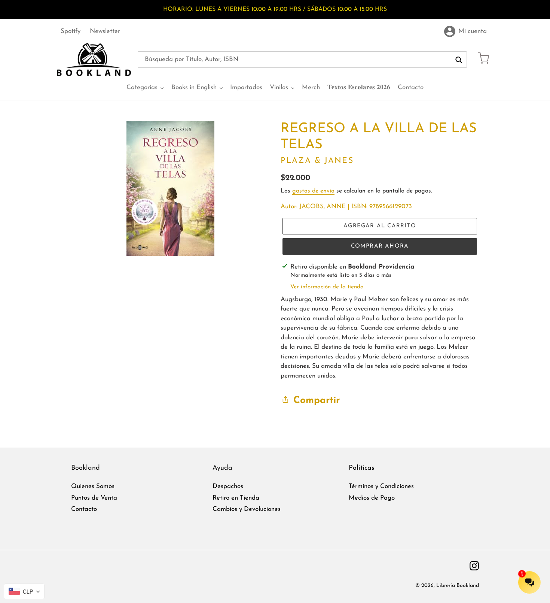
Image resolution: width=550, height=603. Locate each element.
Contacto (84, 509)
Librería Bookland (457, 585)
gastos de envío (313, 191)
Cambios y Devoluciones (247, 509)
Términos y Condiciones (381, 486)
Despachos (228, 486)
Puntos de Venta (94, 498)
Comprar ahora (380, 246)
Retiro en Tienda (236, 498)
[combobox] (302, 59)
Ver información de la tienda (327, 287)
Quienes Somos (92, 486)
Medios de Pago (372, 498)
